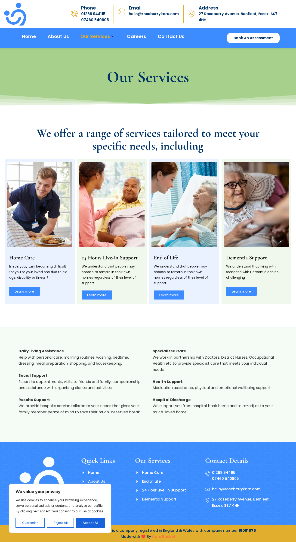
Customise (30, 523)
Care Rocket (163, 536)
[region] (60, 508)
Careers (136, 36)
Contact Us (171, 36)
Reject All (60, 523)
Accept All (90, 523)
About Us (58, 36)
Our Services (95, 36)
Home (29, 36)
